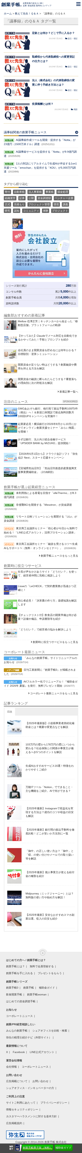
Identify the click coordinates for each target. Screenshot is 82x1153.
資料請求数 (12, 303)
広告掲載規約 (14, 1123)
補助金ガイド (63, 1147)
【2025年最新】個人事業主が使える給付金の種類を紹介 (50, 874)
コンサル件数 (14, 291)
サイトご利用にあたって (20, 1102)
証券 (22, 198)
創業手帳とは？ (15, 966)
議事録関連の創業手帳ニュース (25, 132)
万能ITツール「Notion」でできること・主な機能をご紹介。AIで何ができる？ (49, 789)
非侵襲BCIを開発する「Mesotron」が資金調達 (44, 504)
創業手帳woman (37, 994)
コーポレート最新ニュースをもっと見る (54, 693)
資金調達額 (44, 198)
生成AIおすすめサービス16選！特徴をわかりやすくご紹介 (50, 767)
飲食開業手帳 (14, 994)
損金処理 (62, 191)
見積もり (19, 204)
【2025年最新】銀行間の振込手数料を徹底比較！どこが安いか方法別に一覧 (50, 831)
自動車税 (19, 191)
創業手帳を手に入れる (19, 973)
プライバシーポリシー (53, 1102)
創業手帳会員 (14, 297)
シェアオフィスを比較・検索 (49, 1030)
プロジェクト (60, 210)
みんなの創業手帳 (16, 1030)
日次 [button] (9, 711)
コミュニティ (31, 210)
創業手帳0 (12, 987)
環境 (56, 204)
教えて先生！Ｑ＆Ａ (27, 13)
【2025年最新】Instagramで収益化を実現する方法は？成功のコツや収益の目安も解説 (50, 812)
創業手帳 (28, 987)
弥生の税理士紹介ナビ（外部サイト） (28, 1037)
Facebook (19, 1052)
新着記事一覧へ (68, 391)
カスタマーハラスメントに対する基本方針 (31, 1116)
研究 (7, 210)
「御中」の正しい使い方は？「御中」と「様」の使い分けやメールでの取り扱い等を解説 (50, 854)
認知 (16, 210)
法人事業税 (35, 191)
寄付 (7, 191)
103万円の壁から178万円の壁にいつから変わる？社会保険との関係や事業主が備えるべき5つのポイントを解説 (50, 748)
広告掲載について (16, 1081)
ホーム (8, 13)
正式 (7, 204)
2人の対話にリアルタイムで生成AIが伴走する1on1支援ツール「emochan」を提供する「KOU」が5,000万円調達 (40, 167)
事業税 (50, 191)
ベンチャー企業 (64, 198)
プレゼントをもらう (50, 973)
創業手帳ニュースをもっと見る (59, 555)
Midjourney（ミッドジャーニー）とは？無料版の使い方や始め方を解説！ (50, 895)
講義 (65, 204)
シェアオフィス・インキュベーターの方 (30, 1088)
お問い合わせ (40, 1081)
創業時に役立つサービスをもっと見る (55, 642)
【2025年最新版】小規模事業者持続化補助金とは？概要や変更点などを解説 (50, 725)
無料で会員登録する (42, 966)
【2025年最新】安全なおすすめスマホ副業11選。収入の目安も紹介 (50, 916)
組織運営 (10, 198)
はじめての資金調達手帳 (20, 1001)
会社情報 (11, 1066)
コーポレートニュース (19, 1015)
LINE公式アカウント (42, 1052)
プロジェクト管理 (39, 204)
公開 (31, 198)
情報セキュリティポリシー (22, 1109)
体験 (45, 210)
